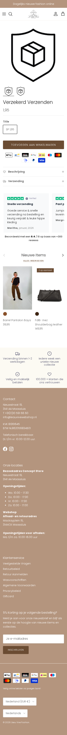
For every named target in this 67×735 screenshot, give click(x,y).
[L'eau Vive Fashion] (33, 14)
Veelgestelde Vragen (17, 563)
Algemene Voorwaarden (19, 585)
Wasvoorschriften (14, 580)
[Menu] (4, 14)
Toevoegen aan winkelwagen (33, 145)
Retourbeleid (11, 569)
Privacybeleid (12, 591)
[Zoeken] (12, 14)
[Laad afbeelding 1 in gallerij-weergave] (33, 53)
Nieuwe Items (33, 255)
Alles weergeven (33, 260)
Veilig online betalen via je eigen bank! (22, 688)
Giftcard (8, 596)
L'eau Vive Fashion (20, 722)
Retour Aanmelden (15, 574)
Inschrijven (16, 649)
